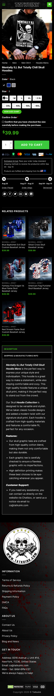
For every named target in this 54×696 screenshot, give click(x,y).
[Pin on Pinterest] (25, 194)
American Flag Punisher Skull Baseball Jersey (39, 287)
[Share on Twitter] (15, 194)
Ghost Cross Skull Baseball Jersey (36, 246)
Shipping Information (13, 591)
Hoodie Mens (42, 63)
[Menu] (4, 4)
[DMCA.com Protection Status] (16, 686)
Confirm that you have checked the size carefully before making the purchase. (24, 123)
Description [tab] (10, 349)
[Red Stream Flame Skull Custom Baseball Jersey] (13, 312)
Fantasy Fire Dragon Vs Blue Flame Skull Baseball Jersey (13, 288)
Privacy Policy (9, 636)
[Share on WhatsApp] (4, 194)
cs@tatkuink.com (18, 505)
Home (4, 63)
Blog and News (10, 641)
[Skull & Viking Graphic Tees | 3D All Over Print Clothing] (27, 4)
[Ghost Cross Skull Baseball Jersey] (40, 227)
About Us (7, 630)
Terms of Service (11, 580)
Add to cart (32, 144)
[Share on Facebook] (9, 194)
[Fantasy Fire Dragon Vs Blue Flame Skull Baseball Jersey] (13, 268)
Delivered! (47, 188)
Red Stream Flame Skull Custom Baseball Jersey (13, 330)
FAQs (5, 607)
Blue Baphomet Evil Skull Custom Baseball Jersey (13, 246)
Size (5, 91)
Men (14, 63)
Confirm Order (10, 117)
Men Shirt (26, 63)
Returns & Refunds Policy (16, 585)
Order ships (27, 188)
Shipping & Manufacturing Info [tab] (21, 356)
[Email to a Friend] (20, 194)
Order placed (7, 188)
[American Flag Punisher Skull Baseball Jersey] (40, 268)
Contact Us (8, 625)
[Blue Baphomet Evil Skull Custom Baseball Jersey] (13, 227)
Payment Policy (10, 596)
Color (5, 79)
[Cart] (49, 4)
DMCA (5, 602)
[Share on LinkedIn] (31, 194)
